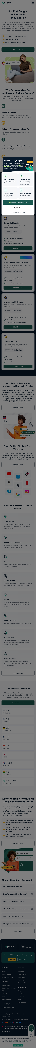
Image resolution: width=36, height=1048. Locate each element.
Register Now (18, 208)
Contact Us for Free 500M (19, 202)
